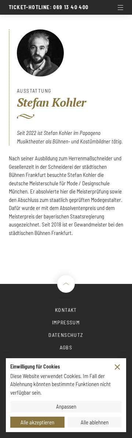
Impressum (66, 322)
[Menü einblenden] (120, 7)
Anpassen (66, 406)
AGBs (66, 347)
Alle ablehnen (95, 422)
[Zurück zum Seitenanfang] (66, 284)
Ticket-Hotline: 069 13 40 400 (49, 7)
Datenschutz (65, 335)
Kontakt (66, 310)
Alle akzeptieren (37, 422)
